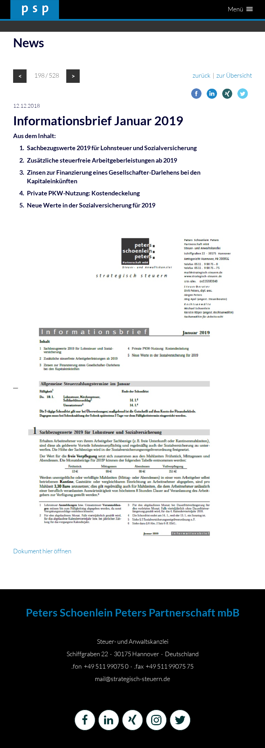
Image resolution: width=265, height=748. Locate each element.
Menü (236, 9)
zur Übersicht (234, 75)
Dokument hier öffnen (42, 551)
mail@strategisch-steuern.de (132, 678)
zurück (201, 75)
